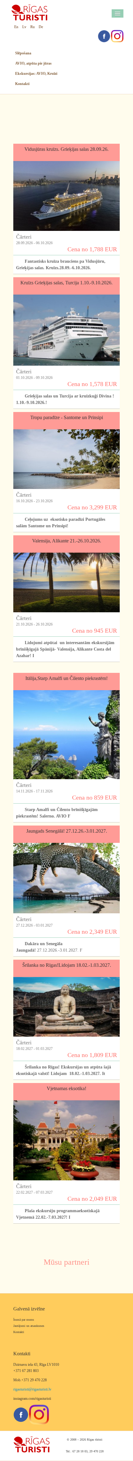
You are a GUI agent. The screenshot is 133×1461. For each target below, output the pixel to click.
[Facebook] (104, 35)
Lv (24, 27)
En (16, 27)
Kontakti (22, 84)
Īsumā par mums (23, 1319)
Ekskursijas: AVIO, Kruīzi (36, 73)
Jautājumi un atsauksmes (28, 1325)
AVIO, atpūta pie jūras (33, 63)
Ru (32, 27)
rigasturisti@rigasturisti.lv (32, 1389)
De (41, 27)
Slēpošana (23, 53)
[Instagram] (117, 35)
